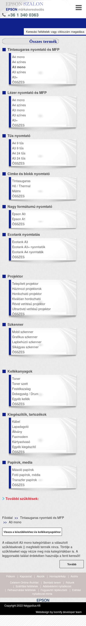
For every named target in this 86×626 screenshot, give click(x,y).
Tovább (71, 564)
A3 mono (19, 67)
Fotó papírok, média (26, 474)
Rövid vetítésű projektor (28, 304)
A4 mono (18, 57)
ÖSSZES (18, 82)
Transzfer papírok (24, 480)
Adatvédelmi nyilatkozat (57, 586)
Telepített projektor (25, 283)
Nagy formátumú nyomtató (29, 206)
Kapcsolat (26, 576)
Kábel (16, 421)
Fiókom (10, 576)
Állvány (17, 431)
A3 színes (19, 72)
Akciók (41, 576)
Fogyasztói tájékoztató (54, 590)
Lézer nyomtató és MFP (27, 92)
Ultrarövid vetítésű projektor (31, 309)
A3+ (15, 77)
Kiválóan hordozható (26, 299)
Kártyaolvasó (21, 441)
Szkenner (15, 324)
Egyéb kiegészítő (24, 447)
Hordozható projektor (27, 293)
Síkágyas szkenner (25, 347)
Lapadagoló (20, 426)
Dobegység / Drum (25, 394)
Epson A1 (19, 219)
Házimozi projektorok (26, 288)
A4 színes (19, 62)
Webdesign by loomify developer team (59, 612)
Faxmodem (20, 436)
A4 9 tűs (18, 143)
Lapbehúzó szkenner (26, 342)
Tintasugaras (21, 181)
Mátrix (16, 191)
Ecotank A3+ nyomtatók (28, 247)
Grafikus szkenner (24, 337)
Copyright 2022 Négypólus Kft (22, 605)
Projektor (15, 276)
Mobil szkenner (22, 331)
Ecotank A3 (20, 242)
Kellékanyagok (19, 371)
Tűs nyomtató (18, 135)
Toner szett (20, 383)
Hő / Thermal (21, 186)
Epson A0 (19, 214)
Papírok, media (19, 462)
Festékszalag (21, 388)
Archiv (74, 576)
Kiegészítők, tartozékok (27, 414)
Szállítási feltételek (27, 586)
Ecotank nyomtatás (23, 234)
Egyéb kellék (21, 399)
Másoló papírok (23, 469)
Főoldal (7, 517)
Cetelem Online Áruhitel (24, 582)
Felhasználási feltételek (21, 590)
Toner (16, 378)
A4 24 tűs (18, 153)
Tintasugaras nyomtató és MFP (33, 49)
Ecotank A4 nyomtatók (27, 252)
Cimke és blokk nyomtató (28, 173)
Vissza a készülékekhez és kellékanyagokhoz (32, 532)
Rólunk (70, 582)
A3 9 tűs (18, 148)
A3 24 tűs (18, 158)
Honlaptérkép (57, 576)
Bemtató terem (52, 582)
